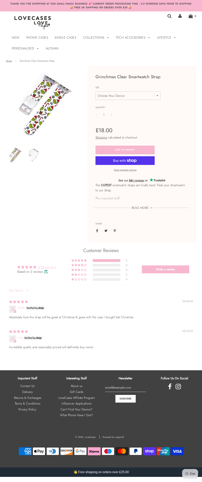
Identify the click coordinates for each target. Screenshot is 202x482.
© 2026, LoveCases (85, 437)
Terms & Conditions (27, 403)
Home (9, 61)
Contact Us (27, 386)
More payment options (125, 170)
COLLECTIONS (94, 37)
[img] (18, 302)
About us (76, 386)
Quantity (100, 107)
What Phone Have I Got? (76, 415)
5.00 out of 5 (47, 267)
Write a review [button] (165, 269)
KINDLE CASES (65, 37)
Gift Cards (76, 392)
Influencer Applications (76, 403)
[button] (79, 260)
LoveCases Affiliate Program (76, 397)
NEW (16, 37)
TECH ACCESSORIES (131, 37)
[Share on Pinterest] (115, 230)
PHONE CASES (37, 37)
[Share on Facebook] (98, 230)
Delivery (27, 392)
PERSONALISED (23, 48)
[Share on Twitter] (106, 230)
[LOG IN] (180, 16)
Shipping (101, 137)
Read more (141, 208)
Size (97, 87)
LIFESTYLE (164, 37)
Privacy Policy (27, 409)
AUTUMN (52, 48)
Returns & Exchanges (27, 397)
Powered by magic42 (113, 437)
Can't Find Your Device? (77, 409)
